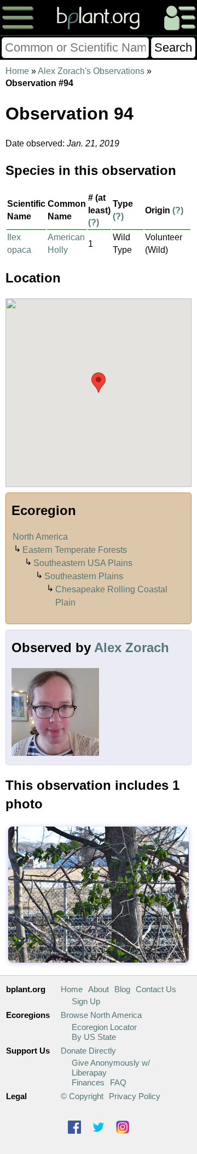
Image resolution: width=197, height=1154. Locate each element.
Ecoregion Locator (104, 1027)
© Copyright (82, 1096)
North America (40, 536)
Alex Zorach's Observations (91, 71)
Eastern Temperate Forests (74, 550)
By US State (94, 1037)
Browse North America (101, 1015)
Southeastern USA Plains (82, 563)
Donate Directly (88, 1050)
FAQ (118, 1082)
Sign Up (86, 1001)
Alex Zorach (131, 647)
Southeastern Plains (83, 576)
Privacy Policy (134, 1096)
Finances (88, 1082)
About (98, 989)
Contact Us (156, 989)
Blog (122, 989)
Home (17, 71)
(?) (93, 222)
